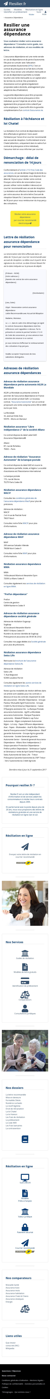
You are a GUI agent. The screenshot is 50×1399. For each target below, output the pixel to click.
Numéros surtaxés (14, 1103)
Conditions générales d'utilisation (15, 1380)
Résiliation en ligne (34, 9)
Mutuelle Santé (12, 1285)
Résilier (31, 14)
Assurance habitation (15, 1293)
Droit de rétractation (15, 1108)
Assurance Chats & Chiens (17, 1296)
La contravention (13, 1128)
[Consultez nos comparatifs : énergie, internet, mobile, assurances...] (25, 1311)
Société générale (38, 641)
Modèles (18, 9)
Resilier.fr (17, 3)
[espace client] (45, 12)
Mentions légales (36, 1380)
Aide (44, 14)
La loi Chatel (11, 1111)
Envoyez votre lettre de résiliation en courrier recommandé (25, 855)
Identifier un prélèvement (15, 12)
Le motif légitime (13, 1106)
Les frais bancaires (14, 1125)
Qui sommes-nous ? (22, 1392)
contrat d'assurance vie (33, 110)
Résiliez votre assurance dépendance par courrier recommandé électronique (25, 219)
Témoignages (7, 1392)
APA (30, 65)
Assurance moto (13, 1290)
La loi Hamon (11, 1114)
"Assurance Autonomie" (21, 402)
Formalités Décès (13, 1100)
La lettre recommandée (16, 1094)
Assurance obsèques (15, 1299)
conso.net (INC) (12, 1345)
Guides (7, 9)
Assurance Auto (12, 1287)
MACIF (25, 523)
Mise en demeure (13, 1097)
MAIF (25, 553)
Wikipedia (10, 1348)
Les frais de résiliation (15, 1117)
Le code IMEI (11, 1123)
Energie (9, 1301)
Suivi (39, 12)
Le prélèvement (12, 1120)
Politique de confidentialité (12, 1384)
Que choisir (11, 1342)
